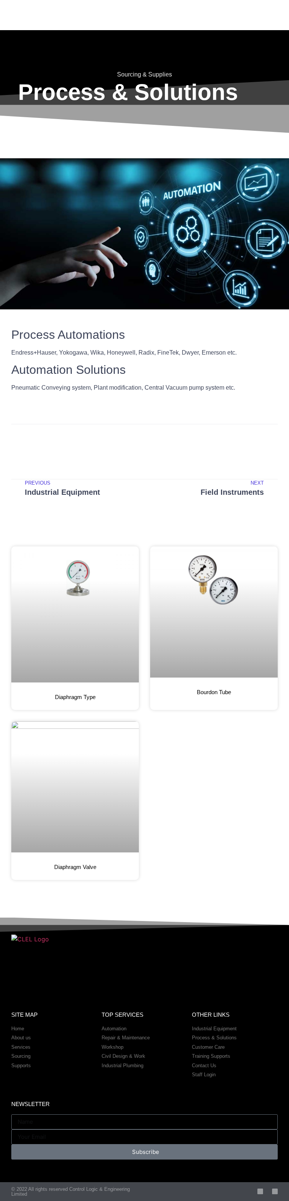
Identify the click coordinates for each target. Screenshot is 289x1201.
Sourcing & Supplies (144, 74)
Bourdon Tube (214, 692)
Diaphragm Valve (75, 867)
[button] (19, 440)
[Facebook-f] (260, 1191)
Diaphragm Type (75, 697)
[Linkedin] (275, 1191)
